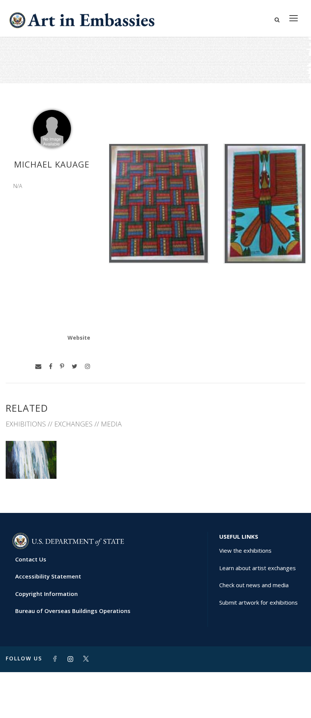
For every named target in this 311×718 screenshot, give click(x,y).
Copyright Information (46, 593)
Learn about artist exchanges (257, 568)
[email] (38, 366)
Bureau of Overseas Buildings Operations (72, 611)
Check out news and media (254, 585)
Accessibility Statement (48, 576)
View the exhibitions (245, 550)
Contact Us (30, 559)
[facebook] (50, 366)
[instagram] (87, 366)
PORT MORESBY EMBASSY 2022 (31, 458)
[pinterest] (62, 366)
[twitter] (74, 366)
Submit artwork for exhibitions (258, 602)
